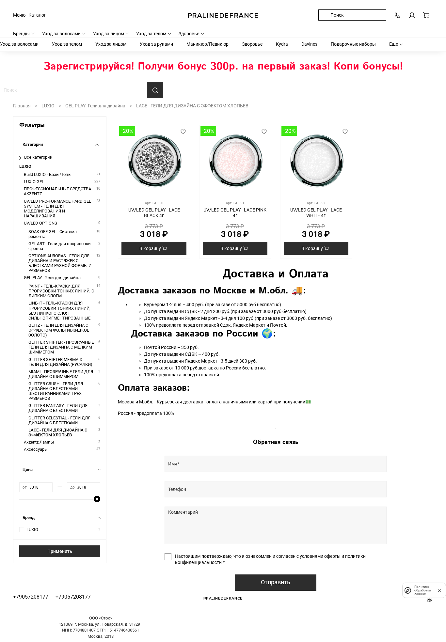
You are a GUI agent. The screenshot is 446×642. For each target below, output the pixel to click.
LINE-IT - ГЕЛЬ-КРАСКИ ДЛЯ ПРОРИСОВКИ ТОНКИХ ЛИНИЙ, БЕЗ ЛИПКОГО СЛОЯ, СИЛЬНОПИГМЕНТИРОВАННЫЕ (59, 310)
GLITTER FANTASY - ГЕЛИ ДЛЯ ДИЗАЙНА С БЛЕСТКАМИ (58, 408)
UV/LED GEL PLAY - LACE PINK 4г (234, 212)
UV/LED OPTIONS (40, 223)
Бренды (21, 33)
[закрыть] (439, 590)
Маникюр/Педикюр (207, 44)
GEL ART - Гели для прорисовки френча (59, 246)
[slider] (97, 499)
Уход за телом (151, 33)
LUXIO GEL (34, 181)
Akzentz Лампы (39, 442)
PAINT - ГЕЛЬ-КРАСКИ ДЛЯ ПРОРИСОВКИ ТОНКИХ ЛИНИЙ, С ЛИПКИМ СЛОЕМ (61, 291)
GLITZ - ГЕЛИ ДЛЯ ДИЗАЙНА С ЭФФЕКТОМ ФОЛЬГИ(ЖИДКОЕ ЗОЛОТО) (58, 330)
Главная (22, 105)
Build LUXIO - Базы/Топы (48, 174)
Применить (59, 551)
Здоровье (189, 33)
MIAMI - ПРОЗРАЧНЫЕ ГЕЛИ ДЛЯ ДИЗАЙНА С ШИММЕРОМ (60, 374)
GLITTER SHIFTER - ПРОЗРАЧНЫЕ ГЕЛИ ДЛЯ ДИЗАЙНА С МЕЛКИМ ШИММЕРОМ (61, 347)
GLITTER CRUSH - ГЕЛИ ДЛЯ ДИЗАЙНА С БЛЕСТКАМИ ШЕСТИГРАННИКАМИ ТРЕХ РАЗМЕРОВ (55, 391)
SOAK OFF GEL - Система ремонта (52, 234)
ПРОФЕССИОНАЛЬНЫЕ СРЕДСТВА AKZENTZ (57, 191)
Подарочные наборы (353, 44)
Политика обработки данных (422, 590)
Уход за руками (156, 44)
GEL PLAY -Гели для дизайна (95, 105)
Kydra (282, 44)
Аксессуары (36, 449)
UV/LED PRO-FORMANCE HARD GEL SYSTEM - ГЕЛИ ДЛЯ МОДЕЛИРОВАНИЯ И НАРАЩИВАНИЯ (57, 208)
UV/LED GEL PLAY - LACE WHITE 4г (316, 212)
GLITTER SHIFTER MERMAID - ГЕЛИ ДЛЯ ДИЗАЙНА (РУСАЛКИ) (60, 362)
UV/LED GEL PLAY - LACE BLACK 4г (154, 212)
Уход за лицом (108, 33)
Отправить (275, 582)
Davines (309, 44)
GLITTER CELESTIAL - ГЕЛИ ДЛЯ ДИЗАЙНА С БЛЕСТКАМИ (59, 420)
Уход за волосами (61, 33)
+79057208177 (30, 597)
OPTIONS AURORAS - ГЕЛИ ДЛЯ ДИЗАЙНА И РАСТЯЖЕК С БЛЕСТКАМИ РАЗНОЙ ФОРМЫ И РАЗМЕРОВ (59, 263)
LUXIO (48, 105)
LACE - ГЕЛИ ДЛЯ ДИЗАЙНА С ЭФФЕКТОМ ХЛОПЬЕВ (57, 432)
